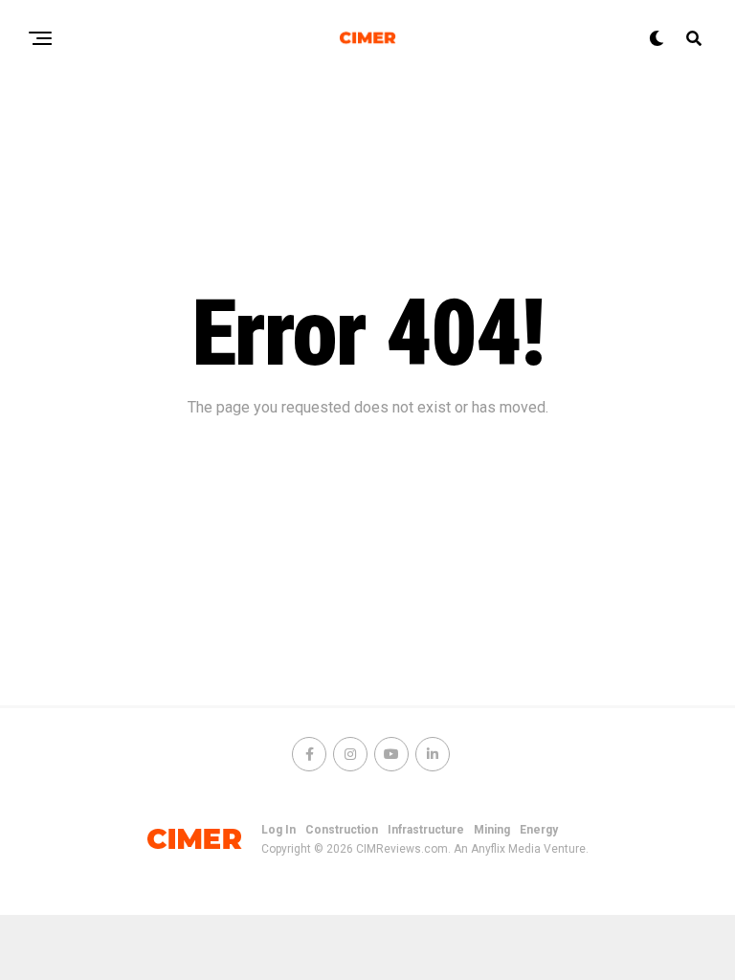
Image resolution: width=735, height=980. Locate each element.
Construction (341, 829)
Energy (539, 829)
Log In (278, 829)
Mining (492, 829)
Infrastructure (426, 829)
